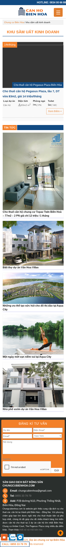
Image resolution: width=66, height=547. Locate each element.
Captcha (7, 459)
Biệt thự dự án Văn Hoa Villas (21, 267)
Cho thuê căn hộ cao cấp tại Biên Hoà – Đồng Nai (33, 11)
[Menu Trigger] (58, 12)
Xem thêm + (55, 111)
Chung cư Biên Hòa (14, 22)
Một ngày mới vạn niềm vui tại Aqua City (27, 356)
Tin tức (10, 127)
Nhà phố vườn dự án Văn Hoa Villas (25, 409)
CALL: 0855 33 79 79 (14, 544)
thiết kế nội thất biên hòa (30, 530)
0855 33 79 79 (23, 495)
